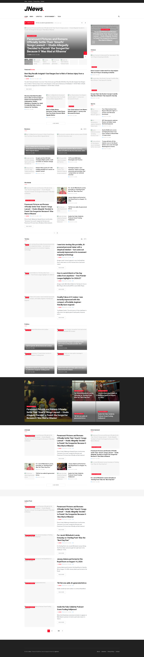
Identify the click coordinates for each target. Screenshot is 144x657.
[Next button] (85, 53)
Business (50, 106)
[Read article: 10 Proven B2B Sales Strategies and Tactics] (62, 160)
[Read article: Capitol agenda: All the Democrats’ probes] (39, 339)
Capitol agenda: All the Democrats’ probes (39, 346)
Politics (28, 330)
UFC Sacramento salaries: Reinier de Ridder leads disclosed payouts (110, 122)
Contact (42, 1)
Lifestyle (39, 16)
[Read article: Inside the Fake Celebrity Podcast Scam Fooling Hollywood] (62, 219)
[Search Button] (119, 16)
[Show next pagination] (62, 630)
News (31, 16)
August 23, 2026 (35, 78)
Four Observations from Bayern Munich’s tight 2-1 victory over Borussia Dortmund (77, 111)
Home (26, 16)
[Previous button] (85, 56)
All (81, 129)
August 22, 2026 (67, 257)
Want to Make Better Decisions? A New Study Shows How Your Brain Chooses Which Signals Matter (38, 148)
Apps (85, 239)
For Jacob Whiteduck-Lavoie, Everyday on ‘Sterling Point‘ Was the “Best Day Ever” (77, 189)
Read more (29, 89)
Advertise (30, 1)
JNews (29, 651)
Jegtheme (56, 651)
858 (59, 630)
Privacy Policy (36, 1)
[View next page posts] (57, 233)
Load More (56, 123)
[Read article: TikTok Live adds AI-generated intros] (62, 209)
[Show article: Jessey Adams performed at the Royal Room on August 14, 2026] (47, 62)
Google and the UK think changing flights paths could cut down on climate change (44, 159)
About (25, 1)
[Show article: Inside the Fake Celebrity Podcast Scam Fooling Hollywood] (65, 62)
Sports (71, 106)
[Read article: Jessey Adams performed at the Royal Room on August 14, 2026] (62, 200)
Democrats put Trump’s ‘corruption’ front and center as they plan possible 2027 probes (70, 344)
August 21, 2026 (63, 372)
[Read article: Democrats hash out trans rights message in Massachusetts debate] (72, 363)
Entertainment (50, 16)
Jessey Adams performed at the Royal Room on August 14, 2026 (77, 199)
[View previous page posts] (54, 233)
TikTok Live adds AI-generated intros (71, 583)
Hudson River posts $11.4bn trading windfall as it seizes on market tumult (45, 169)
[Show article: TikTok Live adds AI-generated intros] (56, 62)
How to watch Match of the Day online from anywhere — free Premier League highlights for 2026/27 (71, 275)
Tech (59, 16)
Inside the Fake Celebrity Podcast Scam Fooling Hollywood (50, 22)
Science (94, 67)
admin (29, 54)
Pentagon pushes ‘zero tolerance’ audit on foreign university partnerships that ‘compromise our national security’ (76, 171)
